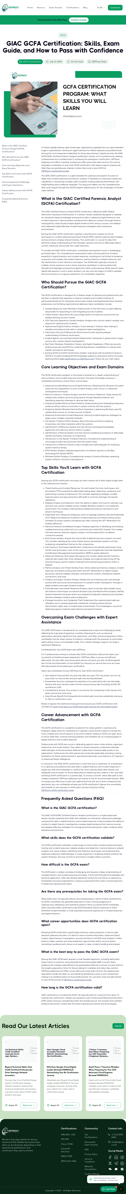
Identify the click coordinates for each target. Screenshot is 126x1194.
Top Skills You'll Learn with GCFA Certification (17, 175)
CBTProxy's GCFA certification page (57, 790)
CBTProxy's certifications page (55, 171)
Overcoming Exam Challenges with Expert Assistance (16, 183)
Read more (27, 1105)
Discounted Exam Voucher (91, 1143)
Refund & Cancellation (91, 1167)
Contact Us (115, 8)
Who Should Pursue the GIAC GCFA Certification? (15, 158)
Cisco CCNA (67, 1144)
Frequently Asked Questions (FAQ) (15, 200)
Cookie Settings (92, 1174)
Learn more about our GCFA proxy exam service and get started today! (85, 707)
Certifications (72, 7)
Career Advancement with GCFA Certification (17, 192)
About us (41, 7)
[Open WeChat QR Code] (110, 1169)
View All (118, 1026)
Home (30, 7)
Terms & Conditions (90, 1160)
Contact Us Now (79, 20)
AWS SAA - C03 (68, 1134)
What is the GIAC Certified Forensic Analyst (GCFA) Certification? (14, 149)
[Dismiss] (121, 1178)
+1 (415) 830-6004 (117, 1135)
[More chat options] (121, 1189)
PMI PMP (65, 1139)
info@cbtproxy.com (117, 1143)
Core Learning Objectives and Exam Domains (16, 167)
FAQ (87, 1149)
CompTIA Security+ (65, 1150)
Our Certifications (91, 1135)
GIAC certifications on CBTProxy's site (76, 359)
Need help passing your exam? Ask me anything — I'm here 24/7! (106, 1179)
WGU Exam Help (68, 1161)
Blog (85, 7)
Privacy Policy (91, 1154)
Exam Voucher (55, 7)
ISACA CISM (66, 1156)
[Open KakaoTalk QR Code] (116, 1169)
